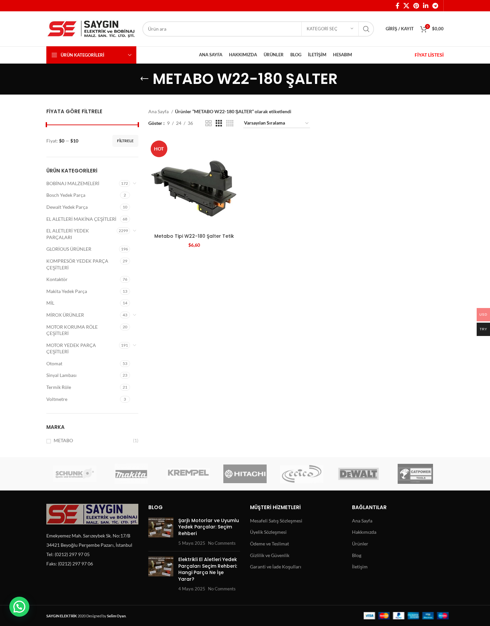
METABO (63, 440)
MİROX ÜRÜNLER (65, 315)
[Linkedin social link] (425, 6)
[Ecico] (301, 473)
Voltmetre (56, 399)
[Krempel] (188, 473)
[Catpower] (415, 473)
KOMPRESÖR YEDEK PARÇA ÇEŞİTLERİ (77, 264)
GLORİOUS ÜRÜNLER (68, 249)
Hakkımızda (364, 532)
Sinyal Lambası (61, 375)
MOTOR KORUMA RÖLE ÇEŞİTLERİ (72, 330)
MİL (50, 303)
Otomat (54, 363)
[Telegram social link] (435, 6)
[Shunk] (74, 473)
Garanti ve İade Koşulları (275, 566)
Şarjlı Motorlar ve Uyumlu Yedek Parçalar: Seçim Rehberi (208, 527)
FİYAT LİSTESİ (429, 55)
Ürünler (360, 543)
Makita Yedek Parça (66, 291)
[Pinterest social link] (416, 6)
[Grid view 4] (229, 123)
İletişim (360, 566)
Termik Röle (58, 387)
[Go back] (144, 79)
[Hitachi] (245, 473)
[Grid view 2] (208, 123)
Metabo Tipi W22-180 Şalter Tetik (194, 236)
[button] (19, 607)
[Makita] (131, 473)
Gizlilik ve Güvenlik (269, 555)
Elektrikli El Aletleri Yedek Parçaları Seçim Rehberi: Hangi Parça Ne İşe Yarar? (207, 569)
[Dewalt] (358, 473)
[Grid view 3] (219, 123)
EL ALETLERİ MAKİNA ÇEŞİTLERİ (81, 219)
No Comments (222, 543)
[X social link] (406, 6)
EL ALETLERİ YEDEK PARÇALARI (67, 234)
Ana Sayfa (159, 111)
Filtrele (125, 140)
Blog (356, 555)
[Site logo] (91, 28)
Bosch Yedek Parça (65, 195)
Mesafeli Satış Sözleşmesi (276, 520)
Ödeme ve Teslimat (269, 543)
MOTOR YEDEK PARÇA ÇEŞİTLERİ (71, 348)
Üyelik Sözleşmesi (268, 532)
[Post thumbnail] (160, 531)
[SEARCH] (366, 29)
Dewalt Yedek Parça (67, 207)
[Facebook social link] (397, 6)
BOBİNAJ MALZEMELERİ (72, 183)
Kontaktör (57, 279)
